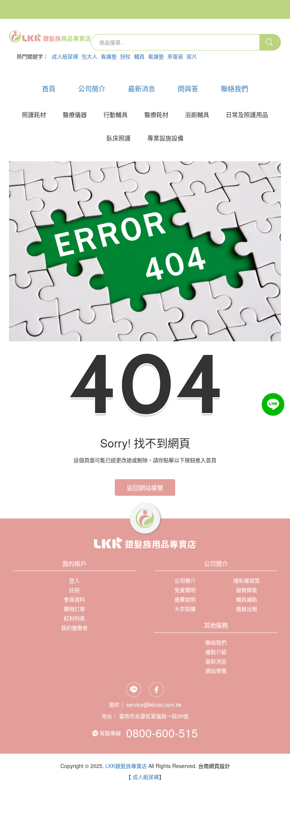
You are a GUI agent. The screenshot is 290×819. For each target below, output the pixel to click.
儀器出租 (246, 608)
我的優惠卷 (74, 627)
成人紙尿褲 (65, 56)
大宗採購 (185, 608)
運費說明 (185, 599)
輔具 (139, 56)
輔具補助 (246, 599)
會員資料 (74, 599)
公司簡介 (91, 88)
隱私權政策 (246, 580)
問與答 (188, 88)
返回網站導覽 (145, 487)
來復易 (175, 56)
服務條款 (246, 590)
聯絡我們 (234, 88)
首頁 (49, 88)
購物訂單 (74, 608)
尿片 (192, 56)
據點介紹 (216, 652)
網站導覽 (216, 670)
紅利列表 (74, 618)
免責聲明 (185, 590)
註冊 (47, 69)
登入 (26, 69)
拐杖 (125, 56)
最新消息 (141, 88)
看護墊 (109, 56)
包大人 (89, 56)
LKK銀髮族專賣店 (126, 766)
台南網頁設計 (214, 766)
